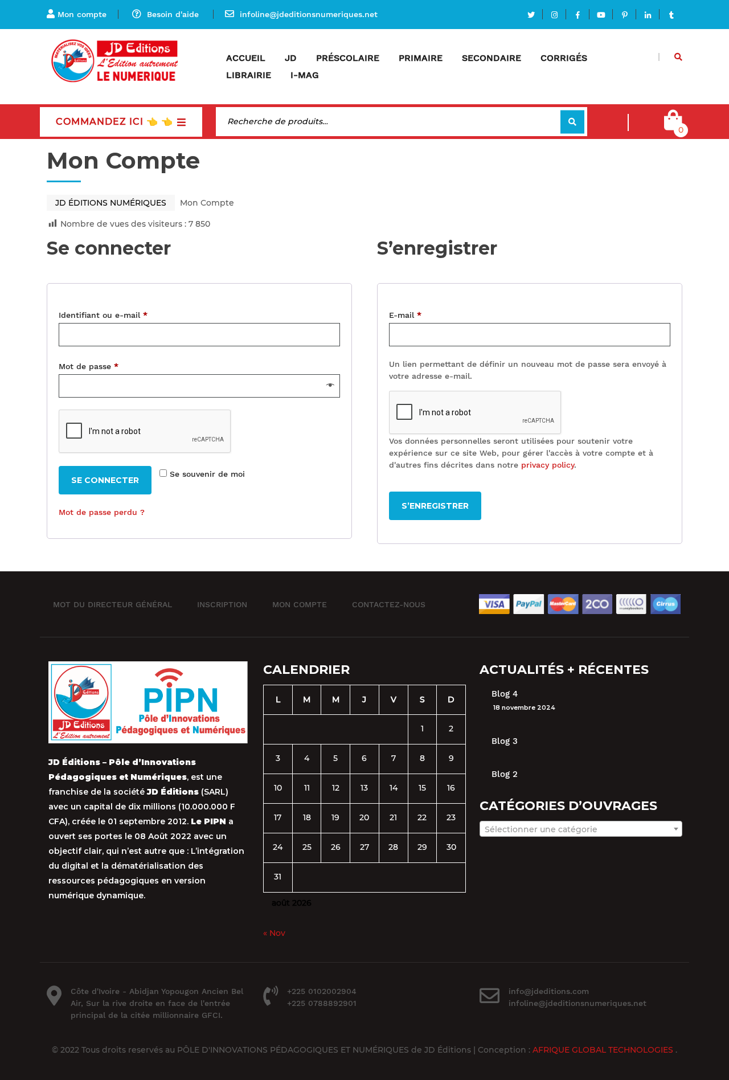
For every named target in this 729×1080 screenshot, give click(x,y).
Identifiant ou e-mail (103, 313)
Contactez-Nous (388, 603)
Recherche (572, 121)
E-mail (405, 313)
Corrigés (563, 57)
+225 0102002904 (322, 991)
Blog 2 (505, 774)
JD (291, 57)
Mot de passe (88, 364)
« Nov (274, 933)
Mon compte (82, 14)
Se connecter (105, 480)
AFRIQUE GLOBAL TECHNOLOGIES (604, 1050)
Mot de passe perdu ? (102, 512)
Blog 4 (505, 694)
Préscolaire (347, 57)
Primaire (421, 57)
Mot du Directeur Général (112, 603)
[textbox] (581, 829)
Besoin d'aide (173, 14)
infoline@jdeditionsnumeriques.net (309, 14)
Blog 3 (505, 741)
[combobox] (581, 829)
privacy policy (547, 464)
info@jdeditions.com (549, 991)
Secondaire (491, 57)
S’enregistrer (435, 506)
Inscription (222, 603)
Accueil (245, 57)
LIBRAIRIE (248, 74)
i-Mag (304, 74)
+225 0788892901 (322, 1003)
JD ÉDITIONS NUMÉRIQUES (110, 203)
